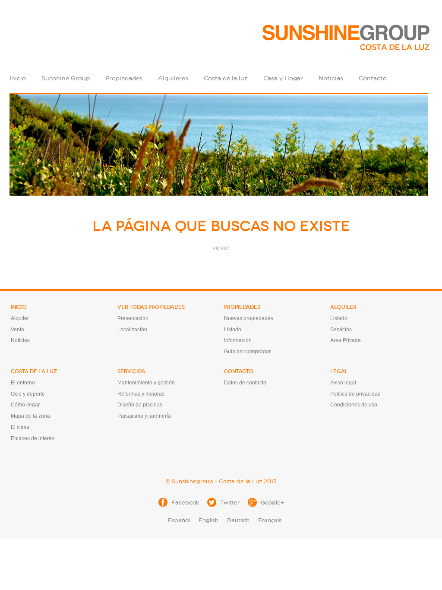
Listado (232, 330)
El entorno (23, 383)
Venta (17, 330)
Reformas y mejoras (140, 394)
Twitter (230, 502)
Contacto (373, 78)
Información (238, 340)
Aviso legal (343, 383)
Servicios (341, 330)
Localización (132, 330)
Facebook (185, 502)
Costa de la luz (226, 78)
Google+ (272, 502)
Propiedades (123, 78)
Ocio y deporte (28, 394)
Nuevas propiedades (248, 318)
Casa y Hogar (283, 78)
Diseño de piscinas (139, 405)
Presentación (132, 318)
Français (269, 520)
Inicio (17, 78)
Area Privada (345, 340)
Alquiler (20, 318)
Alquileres (173, 78)
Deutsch (238, 520)
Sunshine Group (65, 78)
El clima (20, 427)
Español (179, 520)
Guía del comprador (247, 352)
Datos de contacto (245, 383)
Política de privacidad (355, 394)
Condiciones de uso (353, 405)
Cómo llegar (25, 405)
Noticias (331, 78)
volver (221, 247)
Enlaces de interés (32, 438)
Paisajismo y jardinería (144, 416)
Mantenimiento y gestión (146, 383)
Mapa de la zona (30, 416)
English (208, 520)
